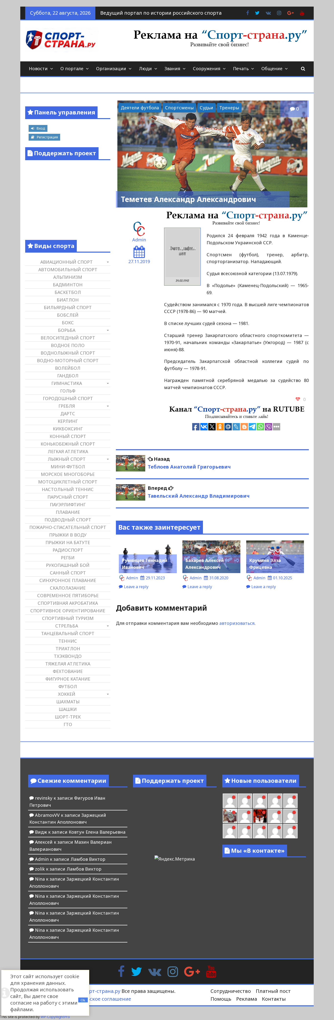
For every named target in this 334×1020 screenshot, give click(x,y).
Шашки (68, 709)
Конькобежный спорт (68, 444)
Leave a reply (136, 586)
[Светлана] (275, 800)
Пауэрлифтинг (68, 504)
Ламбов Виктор (87, 859)
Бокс (68, 322)
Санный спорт (68, 573)
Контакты (274, 999)
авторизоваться (237, 623)
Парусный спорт (67, 497)
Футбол (67, 686)
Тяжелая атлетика (67, 664)
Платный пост (273, 991)
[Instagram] (172, 971)
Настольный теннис (68, 489)
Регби (68, 557)
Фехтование (68, 671)
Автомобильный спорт (67, 269)
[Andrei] (290, 816)
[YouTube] (211, 971)
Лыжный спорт (67, 459)
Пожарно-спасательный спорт (67, 527)
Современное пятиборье (68, 595)
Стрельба (66, 626)
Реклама (246, 999)
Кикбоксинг (68, 429)
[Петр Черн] (230, 800)
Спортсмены (179, 108)
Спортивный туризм (68, 618)
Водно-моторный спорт (68, 360)
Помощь (221, 999)
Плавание (68, 512)
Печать (241, 68)
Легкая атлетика (68, 451)
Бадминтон (68, 285)
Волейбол (67, 368)
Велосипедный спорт (68, 338)
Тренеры (229, 108)
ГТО (68, 724)
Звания (172, 68)
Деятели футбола (140, 108)
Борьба (66, 330)
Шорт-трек (68, 717)
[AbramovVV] (245, 831)
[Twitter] (136, 971)
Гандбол (67, 376)
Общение (271, 68)
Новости (38, 68)
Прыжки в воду (68, 535)
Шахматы (67, 702)
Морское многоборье (68, 474)
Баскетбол (68, 292)
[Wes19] (230, 816)
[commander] (290, 800)
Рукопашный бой (67, 565)
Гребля (66, 406)
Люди (145, 68)
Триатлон (68, 648)
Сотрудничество (231, 991)
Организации (111, 68)
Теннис (67, 641)
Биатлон (68, 300)
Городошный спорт (68, 398)
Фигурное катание (67, 679)
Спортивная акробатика (68, 603)
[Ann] (245, 800)
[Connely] (260, 800)
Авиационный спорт (66, 262)
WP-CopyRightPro (55, 1016)
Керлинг (68, 421)
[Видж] (260, 831)
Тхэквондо (68, 656)
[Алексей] (290, 831)
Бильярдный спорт (68, 307)
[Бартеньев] (275, 816)
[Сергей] (275, 831)
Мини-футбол (68, 467)
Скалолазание (68, 588)
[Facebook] (121, 971)
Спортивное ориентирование (67, 611)
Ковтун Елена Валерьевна (97, 832)
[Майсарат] (260, 816)
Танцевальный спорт (67, 633)
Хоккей (66, 694)
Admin (139, 240)
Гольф (67, 391)
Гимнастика (66, 383)
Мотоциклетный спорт (67, 482)
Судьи (206, 108)
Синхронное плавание (67, 580)
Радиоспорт (68, 550)
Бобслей (67, 315)
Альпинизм (67, 277)
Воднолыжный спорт (68, 353)
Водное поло (68, 345)
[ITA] (245, 816)
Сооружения (206, 68)
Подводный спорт (68, 520)
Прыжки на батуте (67, 542)
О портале (71, 68)
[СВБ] (230, 831)
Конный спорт (68, 436)
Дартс (67, 413)
